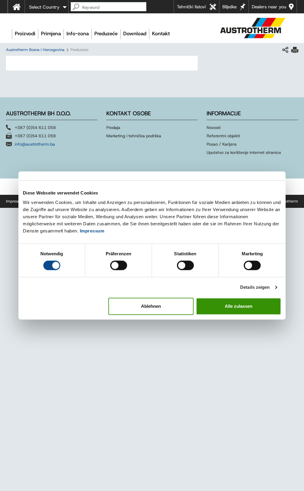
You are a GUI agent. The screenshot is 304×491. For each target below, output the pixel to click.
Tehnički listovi (191, 7)
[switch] (118, 265)
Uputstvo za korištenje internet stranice (244, 152)
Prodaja (113, 127)
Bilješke (229, 7)
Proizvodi (25, 33)
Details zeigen (255, 287)
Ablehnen (151, 306)
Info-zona (77, 33)
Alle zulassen (238, 306)
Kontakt (161, 33)
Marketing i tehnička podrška (133, 135)
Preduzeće (106, 33)
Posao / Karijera (222, 144)
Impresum (14, 201)
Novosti (214, 127)
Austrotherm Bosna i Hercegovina (35, 49)
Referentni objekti (223, 135)
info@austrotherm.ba (35, 144)
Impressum (92, 230)
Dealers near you (269, 7)
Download (134, 33)
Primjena (51, 33)
